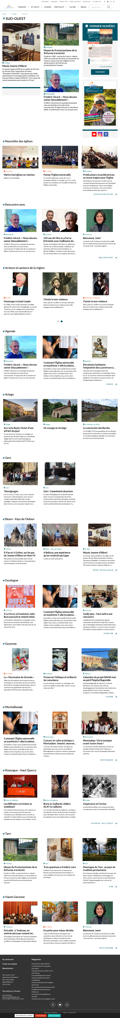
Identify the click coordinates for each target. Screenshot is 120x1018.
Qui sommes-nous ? (8, 975)
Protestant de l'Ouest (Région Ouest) (43, 999)
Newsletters (63, 1)
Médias (83, 7)
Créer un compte (9, 964)
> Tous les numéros (105, 67)
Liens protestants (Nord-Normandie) (43, 987)
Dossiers (47, 7)
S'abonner (100, 72)
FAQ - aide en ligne (8, 979)
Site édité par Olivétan (11, 991)
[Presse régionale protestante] (9, 7)
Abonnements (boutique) (10, 977)
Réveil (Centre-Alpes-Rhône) (41, 964)
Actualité (35, 7)
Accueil (4, 14)
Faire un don (86, 1)
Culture (72, 7)
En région (22, 7)
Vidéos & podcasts (75, 1)
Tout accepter (54, 1015)
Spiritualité (59, 7)
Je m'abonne (45, 1)
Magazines (54, 1)
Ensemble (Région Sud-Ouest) (41, 975)
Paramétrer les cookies (24, 1015)
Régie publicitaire (7, 982)
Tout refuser (40, 1015)
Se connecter (97, 1)
